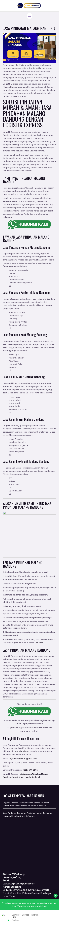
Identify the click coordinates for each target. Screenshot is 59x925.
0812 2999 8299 (30, 770)
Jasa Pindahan (26, 237)
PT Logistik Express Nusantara (21, 738)
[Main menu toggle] (30, 16)
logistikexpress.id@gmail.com (23, 758)
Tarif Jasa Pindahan (18, 178)
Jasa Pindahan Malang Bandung (27, 113)
